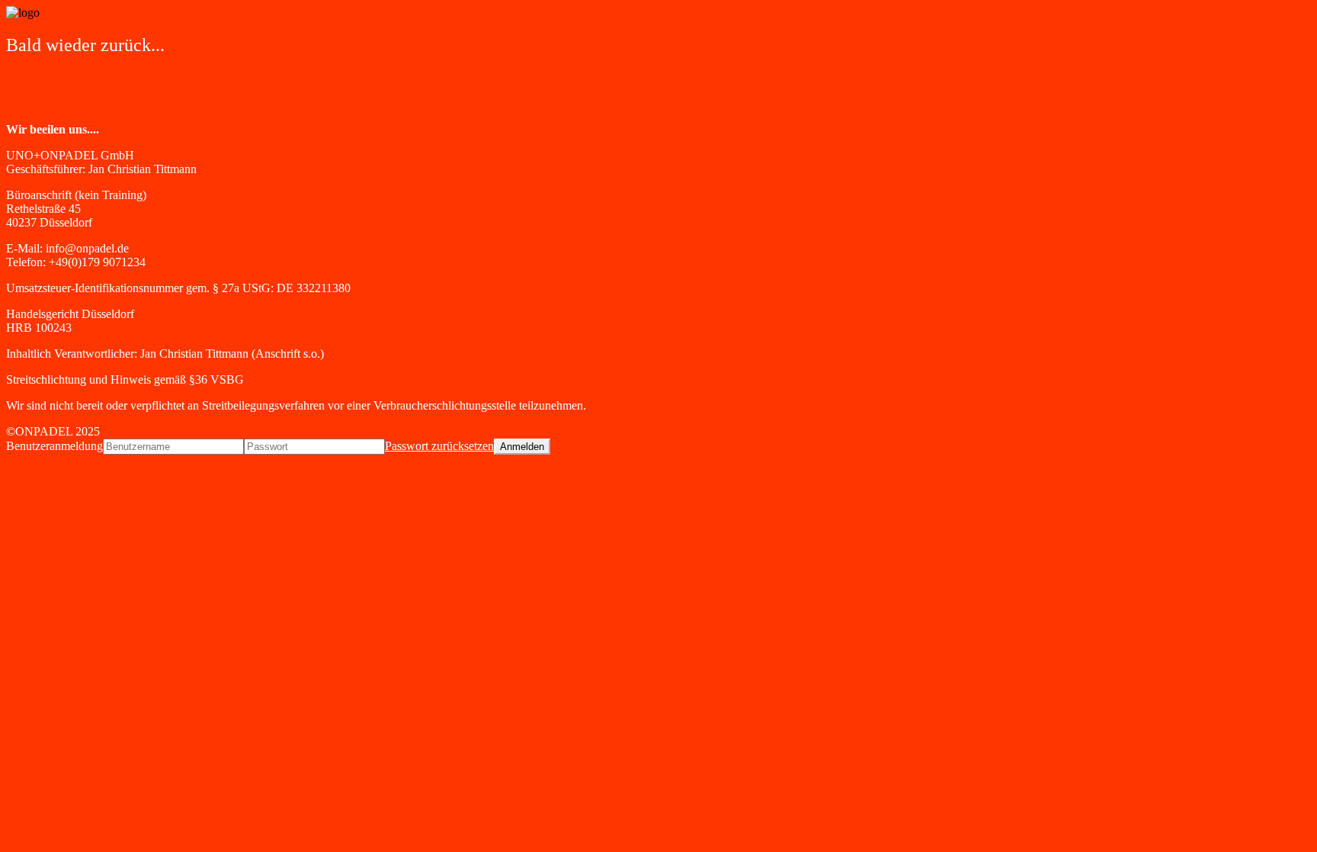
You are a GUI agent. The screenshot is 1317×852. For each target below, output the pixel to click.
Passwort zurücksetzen (439, 445)
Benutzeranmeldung (54, 445)
